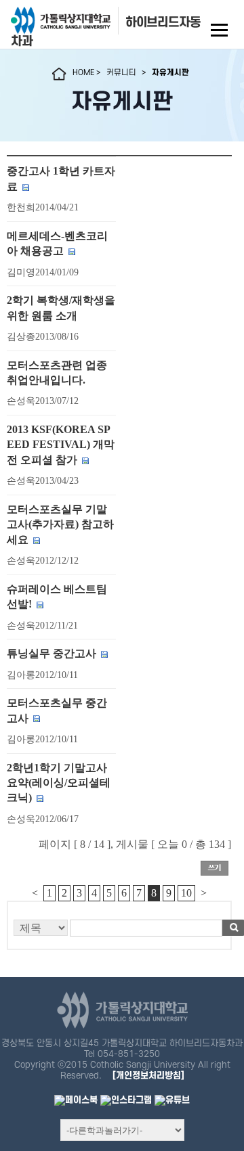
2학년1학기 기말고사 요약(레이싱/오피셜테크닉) (58, 783)
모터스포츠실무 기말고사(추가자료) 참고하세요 (60, 524)
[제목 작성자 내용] (119, 931)
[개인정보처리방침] (148, 1075)
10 (186, 893)
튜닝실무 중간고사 (51, 653)
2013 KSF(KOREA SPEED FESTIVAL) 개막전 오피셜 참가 (61, 445)
